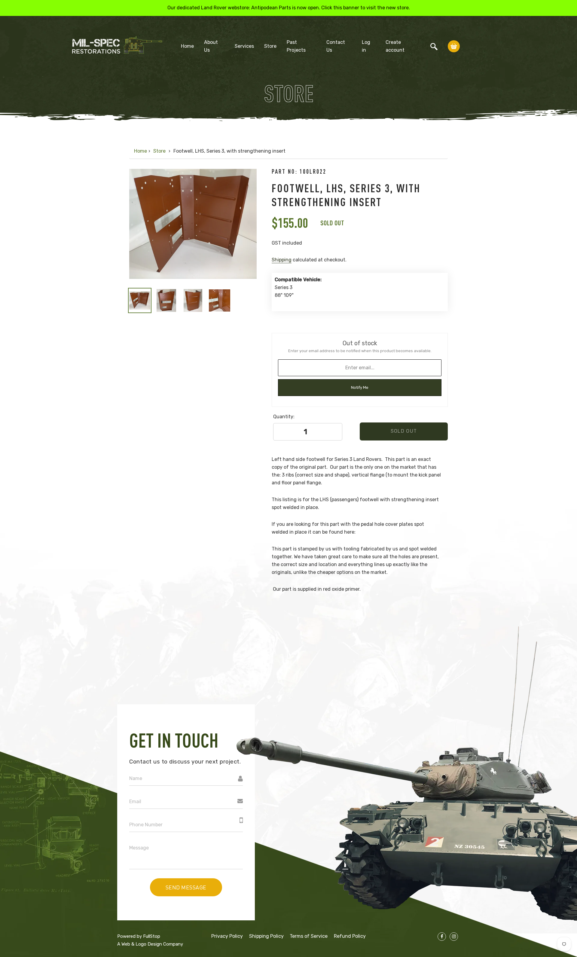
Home (187, 46)
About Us (211, 46)
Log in (366, 46)
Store (270, 46)
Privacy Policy (227, 936)
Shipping (282, 260)
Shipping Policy (266, 936)
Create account (395, 46)
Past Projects (296, 46)
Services (244, 46)
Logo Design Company (159, 944)
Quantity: (284, 416)
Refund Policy (350, 936)
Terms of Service (309, 936)
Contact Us (335, 46)
